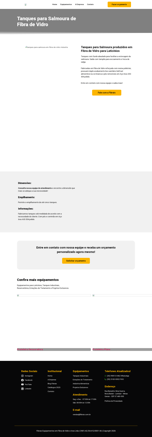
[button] (46, 78)
